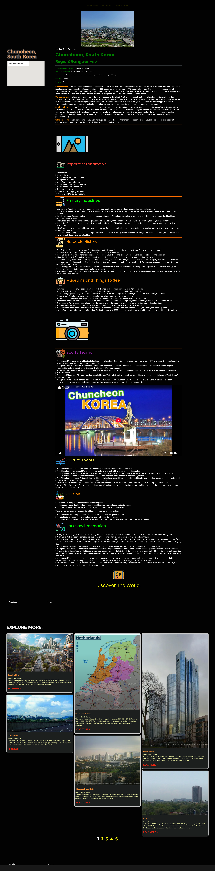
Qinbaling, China (13, 675)
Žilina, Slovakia (13, 736)
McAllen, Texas (148, 819)
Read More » (15, 688)
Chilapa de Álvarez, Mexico (85, 789)
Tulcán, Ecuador (148, 751)
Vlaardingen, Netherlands (84, 714)
